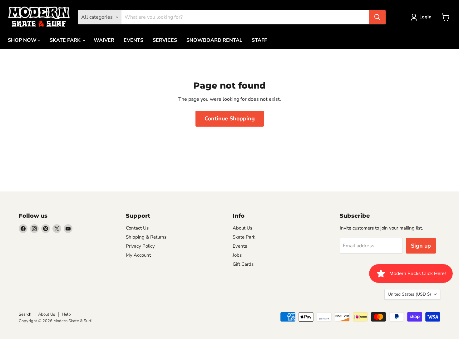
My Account (138, 255)
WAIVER (104, 40)
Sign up (421, 245)
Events (240, 246)
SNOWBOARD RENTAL (214, 40)
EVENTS (133, 40)
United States (409, 294)
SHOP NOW (23, 40)
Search (25, 314)
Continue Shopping (230, 118)
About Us (242, 228)
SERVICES (165, 40)
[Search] (377, 17)
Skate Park (244, 237)
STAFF (259, 40)
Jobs (237, 255)
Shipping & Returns (146, 237)
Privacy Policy (140, 246)
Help (66, 314)
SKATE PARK (66, 40)
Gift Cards (243, 264)
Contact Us (137, 228)
